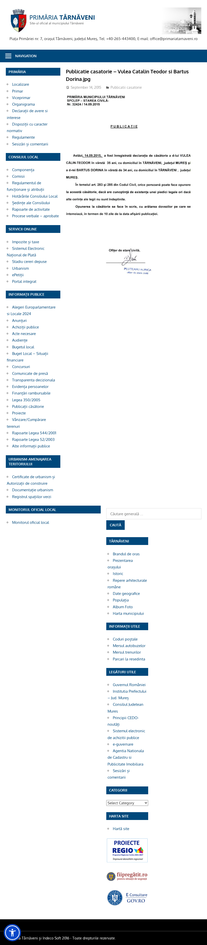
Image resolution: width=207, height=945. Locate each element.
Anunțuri (19, 320)
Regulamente (23, 137)
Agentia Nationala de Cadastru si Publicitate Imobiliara (126, 757)
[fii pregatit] (127, 880)
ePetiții (18, 274)
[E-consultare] (127, 904)
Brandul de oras (126, 554)
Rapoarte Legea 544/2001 (34, 433)
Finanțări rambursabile (31, 393)
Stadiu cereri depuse (29, 261)
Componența (23, 169)
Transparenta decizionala (33, 380)
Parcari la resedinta (129, 659)
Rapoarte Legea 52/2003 (33, 439)
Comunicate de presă (30, 373)
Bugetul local (23, 347)
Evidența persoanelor (30, 386)
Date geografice (126, 593)
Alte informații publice (31, 446)
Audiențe (20, 340)
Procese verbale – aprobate (35, 216)
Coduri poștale (125, 639)
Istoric (118, 573)
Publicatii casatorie (126, 87)
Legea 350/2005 (26, 400)
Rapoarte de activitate (31, 209)
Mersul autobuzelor (129, 645)
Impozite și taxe (25, 241)
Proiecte (19, 413)
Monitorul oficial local (30, 522)
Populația (121, 600)
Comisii (18, 176)
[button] (12, 932)
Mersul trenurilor (127, 652)
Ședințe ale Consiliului (31, 202)
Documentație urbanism (32, 489)
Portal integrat (24, 281)
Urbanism (20, 268)
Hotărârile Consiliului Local (35, 196)
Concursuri (21, 366)
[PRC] (127, 861)
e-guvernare (123, 744)
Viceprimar (21, 97)
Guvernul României (129, 684)
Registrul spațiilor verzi (31, 496)
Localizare (20, 84)
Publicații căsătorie (28, 406)
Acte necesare (24, 333)
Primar (17, 91)
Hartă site (121, 828)
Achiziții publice (25, 327)
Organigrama (23, 104)
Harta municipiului (128, 613)
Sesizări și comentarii (30, 144)
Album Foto (123, 606)
